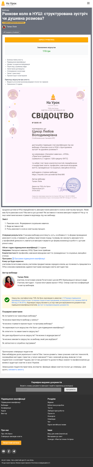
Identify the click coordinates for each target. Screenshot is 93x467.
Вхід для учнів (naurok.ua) (57, 434)
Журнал (51, 402)
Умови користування (23, 463)
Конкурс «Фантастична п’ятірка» (61, 439)
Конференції (6, 408)
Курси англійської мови (57, 425)
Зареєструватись (46, 40)
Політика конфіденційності (40, 463)
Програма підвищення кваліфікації (29, 258)
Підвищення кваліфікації (10, 402)
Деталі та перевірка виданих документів (53, 305)
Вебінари (4, 405)
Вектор (4, 413)
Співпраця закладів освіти (11, 436)
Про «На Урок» (7, 434)
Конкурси (51, 416)
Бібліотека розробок (56, 405)
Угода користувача (8, 463)
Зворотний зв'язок (11, 443)
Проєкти (51, 413)
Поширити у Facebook (12, 32)
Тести (50, 408)
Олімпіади (51, 419)
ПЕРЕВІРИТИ (70, 390)
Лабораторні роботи (56, 411)
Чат (49, 422)
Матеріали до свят (55, 436)
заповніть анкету (16, 369)
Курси (3, 411)
